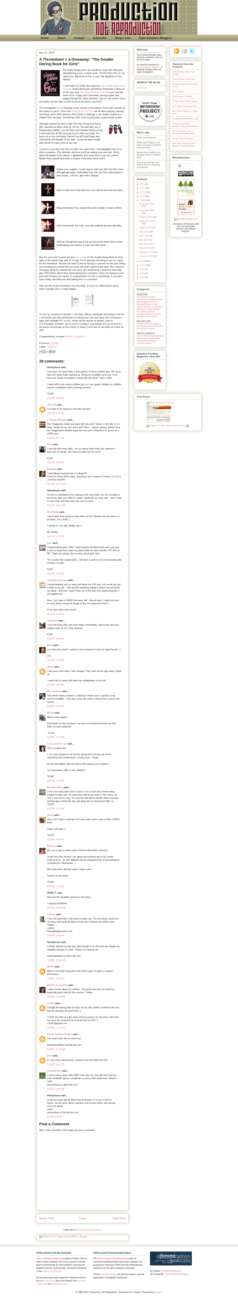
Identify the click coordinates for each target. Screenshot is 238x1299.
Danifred (51, 469)
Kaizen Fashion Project (59, 1034)
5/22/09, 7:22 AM (55, 737)
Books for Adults (145, 309)
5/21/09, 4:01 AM (55, 398)
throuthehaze (54, 1070)
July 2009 (144, 232)
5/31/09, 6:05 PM (55, 1089)
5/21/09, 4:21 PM (55, 614)
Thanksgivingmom (57, 580)
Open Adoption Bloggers (155, 38)
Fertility (140, 324)
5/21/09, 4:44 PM (55, 638)
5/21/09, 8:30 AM (55, 462)
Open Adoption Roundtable (149, 315)
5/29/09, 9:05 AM (55, 978)
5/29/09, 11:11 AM (56, 1027)
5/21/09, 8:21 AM (55, 438)
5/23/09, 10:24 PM (56, 907)
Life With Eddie (152, 324)
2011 (142, 192)
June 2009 (144, 236)
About (61, 38)
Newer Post (46, 1218)
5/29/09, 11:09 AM (56, 996)
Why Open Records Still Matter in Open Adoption (183, 144)
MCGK (50, 966)
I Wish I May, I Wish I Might (184, 101)
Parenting (153, 326)
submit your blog (60, 1284)
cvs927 (50, 1003)
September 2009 (147, 221)
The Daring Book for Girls (92, 92)
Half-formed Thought (182, 96)
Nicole (50, 712)
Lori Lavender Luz (57, 743)
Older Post (119, 1218)
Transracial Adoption (146, 299)
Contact (79, 38)
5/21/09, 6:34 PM (55, 684)
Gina (49, 444)
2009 (142, 200)
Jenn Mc (51, 404)
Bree (49, 1055)
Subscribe (99, 38)
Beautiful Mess (55, 787)
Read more (49, 1281)
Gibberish (52, 346)
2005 (142, 273)
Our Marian (142, 326)
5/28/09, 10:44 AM (56, 960)
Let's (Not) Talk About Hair (184, 106)
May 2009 (144, 240)
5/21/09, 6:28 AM (55, 413)
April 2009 (144, 244)
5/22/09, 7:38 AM (55, 780)
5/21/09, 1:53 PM (55, 536)
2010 (142, 196)
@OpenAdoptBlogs (171, 1271)
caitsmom (52, 620)
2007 (142, 265)
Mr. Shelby (53, 512)
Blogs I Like (122, 38)
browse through (108, 1274)
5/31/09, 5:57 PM (55, 1064)
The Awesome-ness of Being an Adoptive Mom (183, 132)
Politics (140, 338)
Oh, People (150, 328)
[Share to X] (47, 351)
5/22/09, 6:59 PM (55, 839)
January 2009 (146, 256)
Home (45, 38)
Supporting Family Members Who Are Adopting (185, 124)
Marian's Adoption (154, 306)
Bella (49, 645)
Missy (50, 666)
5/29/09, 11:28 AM (56, 1049)
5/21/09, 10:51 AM (56, 505)
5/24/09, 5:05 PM (55, 935)
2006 (142, 269)
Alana (50, 815)
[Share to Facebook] (50, 351)
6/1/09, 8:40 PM (55, 1116)
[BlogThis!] (44, 351)
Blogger (158, 1292)
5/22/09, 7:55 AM (55, 808)
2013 (142, 184)
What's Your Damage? (183, 138)
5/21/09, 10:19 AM (56, 484)
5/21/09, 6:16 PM (55, 660)
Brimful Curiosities (74, 336)
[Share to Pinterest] (54, 351)
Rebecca (51, 846)
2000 (142, 277)
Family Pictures (144, 336)
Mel (58, 108)
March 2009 (145, 248)
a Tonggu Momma (57, 420)
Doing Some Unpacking (183, 79)
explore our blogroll (52, 1271)
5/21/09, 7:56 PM (55, 706)
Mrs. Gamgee (54, 691)
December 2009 (147, 204)
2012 (142, 188)
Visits (160, 299)
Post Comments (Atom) (89, 1229)
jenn (49, 543)
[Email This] (41, 351)
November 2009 (147, 210)
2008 (142, 261)
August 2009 (145, 227)
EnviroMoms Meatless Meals (147, 342)
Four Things (178, 91)
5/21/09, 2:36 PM (55, 573)
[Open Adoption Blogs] (171, 1264)
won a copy (80, 257)
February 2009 (146, 252)
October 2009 (146, 217)
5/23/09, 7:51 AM (55, 886)
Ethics (141, 302)
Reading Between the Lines (185, 119)
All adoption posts (145, 297)
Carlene (51, 914)
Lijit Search (142, 88)
